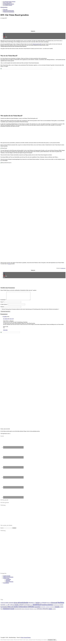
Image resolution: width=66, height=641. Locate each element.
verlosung (39, 608)
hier (9, 263)
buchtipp (61, 602)
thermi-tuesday (27, 608)
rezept (12, 609)
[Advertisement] (33, 24)
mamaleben (37, 606)
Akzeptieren (50, 639)
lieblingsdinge (23, 606)
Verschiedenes (6, 582)
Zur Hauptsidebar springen (8, 3)
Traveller (5, 316)
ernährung (12, 604)
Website (2, 306)
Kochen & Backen (9, 581)
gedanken (21, 604)
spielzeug (23, 608)
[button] (4, 33)
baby (34, 602)
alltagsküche (31, 602)
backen (38, 602)
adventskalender (23, 602)
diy (8, 604)
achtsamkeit (11, 602)
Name (2, 302)
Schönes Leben (6, 578)
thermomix (31, 608)
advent (15, 602)
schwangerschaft (18, 608)
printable (57, 606)
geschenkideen (27, 604)
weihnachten (45, 608)
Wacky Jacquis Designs (26, 637)
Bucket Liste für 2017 (37, 44)
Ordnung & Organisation (8, 577)
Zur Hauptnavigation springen (9, 1)
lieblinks (31, 607)
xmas (50, 608)
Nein (54, 639)
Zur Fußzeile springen (7, 5)
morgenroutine (43, 606)
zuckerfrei (54, 608)
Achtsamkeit (8, 579)
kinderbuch (37, 604)
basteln (41, 602)
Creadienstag (63, 268)
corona (6, 604)
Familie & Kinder (6, 575)
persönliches (52, 606)
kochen (61, 604)
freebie (17, 604)
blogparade (54, 602)
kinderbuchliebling (47, 604)
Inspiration (8, 580)
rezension (6, 609)
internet (31, 604)
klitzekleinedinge (4, 7)
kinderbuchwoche (56, 604)
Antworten (5, 329)
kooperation (4, 606)
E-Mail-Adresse (4, 304)
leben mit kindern (12, 606)
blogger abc (49, 602)
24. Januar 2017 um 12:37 (8, 318)
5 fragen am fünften (5, 602)
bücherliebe (3, 604)
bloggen (44, 602)
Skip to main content (7, 2)
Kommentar (3, 299)
